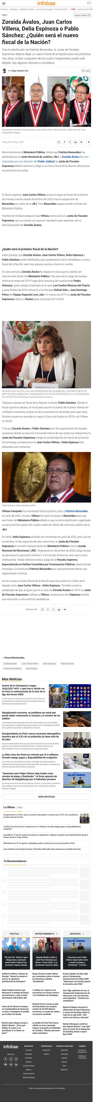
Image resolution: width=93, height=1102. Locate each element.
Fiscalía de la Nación (12, 668)
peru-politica (31, 668)
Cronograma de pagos (35, 9)
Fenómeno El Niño (52, 9)
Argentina (28, 1054)
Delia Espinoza (49, 663)
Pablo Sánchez (67, 663)
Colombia (28, 1058)
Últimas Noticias (29, 1077)
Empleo (46, 1054)
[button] (3, 3)
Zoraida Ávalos (10, 663)
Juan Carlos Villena (30, 663)
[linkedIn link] (16, 1064)
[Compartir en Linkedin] (75, 142)
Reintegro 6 (5, 9)
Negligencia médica (18, 9)
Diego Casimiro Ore (20, 71)
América (29, 1050)
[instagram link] (16, 1059)
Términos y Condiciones (82, 1051)
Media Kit (64, 1070)
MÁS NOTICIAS (46, 796)
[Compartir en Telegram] (81, 142)
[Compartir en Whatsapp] (59, 142)
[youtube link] (6, 1064)
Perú (4, 15)
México (28, 1070)
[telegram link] (11, 1064)
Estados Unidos (29, 1066)
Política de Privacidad (82, 1057)
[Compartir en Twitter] (70, 142)
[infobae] (46, 3)
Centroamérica (28, 1074)
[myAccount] (89, 3)
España (28, 1062)
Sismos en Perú (79, 9)
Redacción (46, 1050)
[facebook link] (6, 1059)
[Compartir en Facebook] (64, 142)
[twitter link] (11, 1059)
